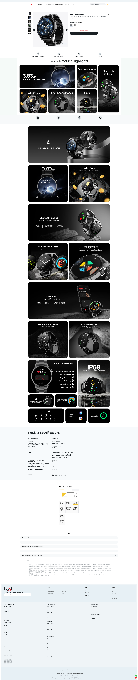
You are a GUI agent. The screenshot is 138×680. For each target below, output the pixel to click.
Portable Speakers (50, 607)
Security (113, 596)
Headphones (64, 589)
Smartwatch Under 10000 (8, 663)
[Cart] (109, 4)
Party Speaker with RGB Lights (52, 609)
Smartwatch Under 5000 (8, 662)
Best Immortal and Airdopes (8, 608)
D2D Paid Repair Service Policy (78, 673)
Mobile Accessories (51, 596)
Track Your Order (88, 589)
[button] (64, 492)
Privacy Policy (57, 673)
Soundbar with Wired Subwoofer (52, 626)
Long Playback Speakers (51, 608)
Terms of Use (63, 673)
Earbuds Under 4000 (7, 615)
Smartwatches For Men (8, 656)
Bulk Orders (87, 595)
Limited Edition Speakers (95, 609)
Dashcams (63, 593)
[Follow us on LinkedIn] (77, 669)
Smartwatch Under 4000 (8, 661)
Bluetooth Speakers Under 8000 (52, 617)
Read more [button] (62, 511)
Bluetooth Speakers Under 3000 (52, 615)
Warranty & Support (88, 590)
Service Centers (88, 593)
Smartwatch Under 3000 (8, 660)
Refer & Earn (64, 596)
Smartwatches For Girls (8, 655)
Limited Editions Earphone (95, 608)
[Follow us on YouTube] (74, 670)
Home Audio (64, 591)
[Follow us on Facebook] (67, 669)
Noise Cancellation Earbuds (8, 607)
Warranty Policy (69, 673)
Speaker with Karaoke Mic (51, 610)
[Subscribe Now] (28, 594)
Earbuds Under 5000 (7, 616)
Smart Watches (50, 593)
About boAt (113, 589)
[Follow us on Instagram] (72, 669)
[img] (62, 504)
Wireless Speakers (51, 591)
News (112, 591)
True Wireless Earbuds (52, 589)
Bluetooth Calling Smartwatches (9, 650)
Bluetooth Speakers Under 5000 (52, 616)
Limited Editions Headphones (95, 607)
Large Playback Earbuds (8, 609)
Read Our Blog (114, 593)
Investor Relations (114, 598)
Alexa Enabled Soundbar (51, 627)
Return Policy (87, 592)
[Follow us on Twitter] (70, 669)
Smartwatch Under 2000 (8, 659)
